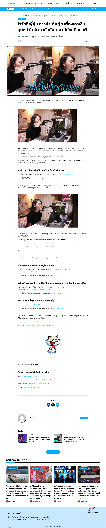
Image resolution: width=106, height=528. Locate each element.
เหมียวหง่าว (12, 501)
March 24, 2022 (58, 308)
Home (19, 16)
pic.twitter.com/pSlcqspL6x (63, 174)
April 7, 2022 (57, 293)
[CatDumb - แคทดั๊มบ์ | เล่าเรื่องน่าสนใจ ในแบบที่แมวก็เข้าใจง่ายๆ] (11, 3)
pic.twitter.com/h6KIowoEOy (29, 272)
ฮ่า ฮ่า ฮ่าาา (26, 16)
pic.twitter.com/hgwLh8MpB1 (41, 289)
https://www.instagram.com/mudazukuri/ (39, 325)
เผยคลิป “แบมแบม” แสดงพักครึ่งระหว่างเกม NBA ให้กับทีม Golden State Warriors (39, 439)
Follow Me (84, 418)
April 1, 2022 (57, 275)
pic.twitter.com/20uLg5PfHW (31, 305)
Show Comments (53, 452)
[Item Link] (17, 474)
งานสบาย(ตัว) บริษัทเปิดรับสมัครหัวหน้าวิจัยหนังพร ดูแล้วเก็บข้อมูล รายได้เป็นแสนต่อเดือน (74, 439)
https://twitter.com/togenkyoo (34, 322)
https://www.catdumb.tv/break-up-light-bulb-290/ (53, 247)
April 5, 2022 (57, 178)
